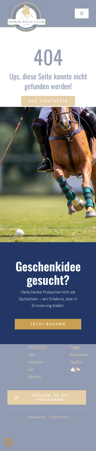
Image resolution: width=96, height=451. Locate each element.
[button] (9, 442)
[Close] (88, 114)
